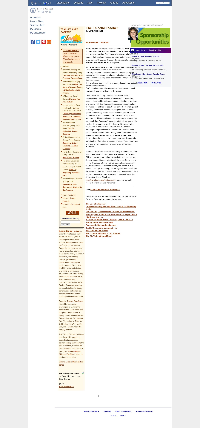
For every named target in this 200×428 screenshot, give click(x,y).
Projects (101, 2)
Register (165, 3)
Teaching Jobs (37, 25)
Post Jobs (156, 83)
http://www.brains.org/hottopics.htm (101, 180)
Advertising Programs (144, 411)
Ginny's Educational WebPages (105, 189)
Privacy (123, 415)
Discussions (63, 2)
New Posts (35, 17)
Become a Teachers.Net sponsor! (147, 25)
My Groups (35, 29)
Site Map (107, 411)
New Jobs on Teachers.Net (148, 50)
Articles (114, 2)
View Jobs (142, 83)
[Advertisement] (89, 405)
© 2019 (113, 415)
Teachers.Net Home (91, 411)
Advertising (128, 2)
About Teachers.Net (123, 411)
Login (159, 3)
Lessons (78, 2)
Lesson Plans (36, 21)
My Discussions (37, 33)
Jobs (90, 2)
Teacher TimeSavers (75, 301)
